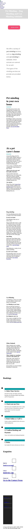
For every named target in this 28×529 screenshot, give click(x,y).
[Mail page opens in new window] (23, 503)
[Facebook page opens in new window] (23, 498)
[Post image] (16, 496)
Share (6, 497)
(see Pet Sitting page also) (16, 322)
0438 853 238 (9, 187)
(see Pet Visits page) (12, 314)
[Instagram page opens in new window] (23, 500)
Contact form (17, 184)
